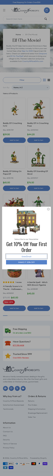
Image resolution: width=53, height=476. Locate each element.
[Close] (48, 209)
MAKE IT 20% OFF (26, 262)
